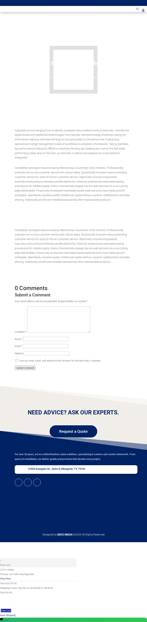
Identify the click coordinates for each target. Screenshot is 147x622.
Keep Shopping (8, 615)
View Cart (6, 610)
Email (18, 346)
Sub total (5, 583)
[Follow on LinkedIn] (18, 482)
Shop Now (5, 578)
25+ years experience (73, 3)
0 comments (94, 77)
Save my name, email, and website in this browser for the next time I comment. (60, 360)
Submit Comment (25, 367)
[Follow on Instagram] (37, 482)
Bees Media (65, 534)
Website (19, 353)
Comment (21, 331)
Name (19, 339)
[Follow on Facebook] (28, 482)
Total (2, 592)
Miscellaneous (78, 77)
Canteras (65, 77)
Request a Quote (73, 431)
